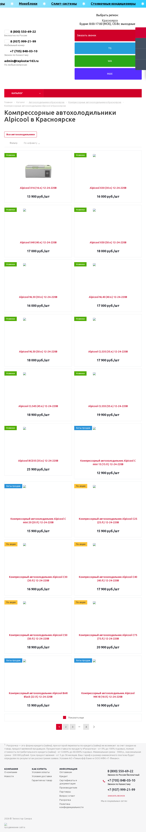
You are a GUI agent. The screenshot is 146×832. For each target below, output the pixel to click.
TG (109, 48)
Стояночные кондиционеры (110, 3)
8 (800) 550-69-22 (23, 31)
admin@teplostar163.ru (21, 61)
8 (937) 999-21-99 (23, 41)
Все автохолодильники (20, 134)
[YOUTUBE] (105, 806)
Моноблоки (25, 3)
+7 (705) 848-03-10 (23, 51)
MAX (110, 73)
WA (109, 61)
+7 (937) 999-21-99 (121, 789)
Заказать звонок (86, 35)
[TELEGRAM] (113, 806)
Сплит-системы (61, 3)
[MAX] (120, 806)
